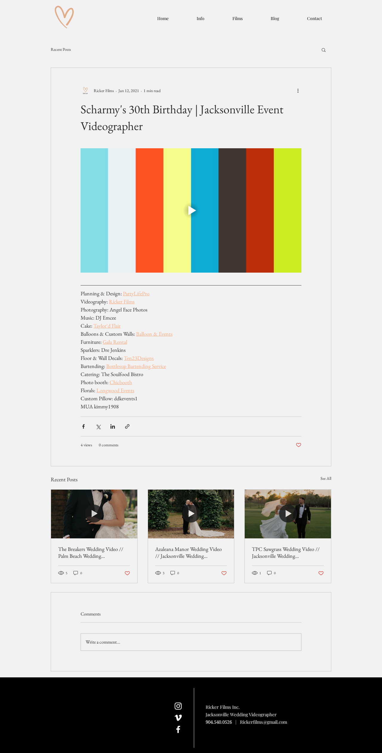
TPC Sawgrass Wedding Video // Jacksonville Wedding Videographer (286, 552)
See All (326, 478)
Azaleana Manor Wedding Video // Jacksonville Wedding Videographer (188, 552)
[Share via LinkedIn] (112, 426)
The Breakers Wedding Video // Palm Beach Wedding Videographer (90, 552)
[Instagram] (178, 706)
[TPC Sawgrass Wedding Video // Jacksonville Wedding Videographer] (288, 514)
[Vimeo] (178, 718)
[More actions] (297, 90)
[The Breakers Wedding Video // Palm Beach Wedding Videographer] (94, 514)
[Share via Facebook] (83, 426)
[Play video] (191, 210)
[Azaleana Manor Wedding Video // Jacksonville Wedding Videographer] (191, 514)
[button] (323, 49)
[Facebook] (178, 729)
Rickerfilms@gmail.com (263, 722)
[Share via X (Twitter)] (98, 426)
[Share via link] (127, 426)
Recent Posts (61, 49)
